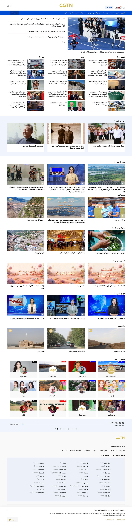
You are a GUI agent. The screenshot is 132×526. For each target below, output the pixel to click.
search (13, 13)
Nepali (62, 476)
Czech (106, 486)
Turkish (39, 483)
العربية (95, 450)
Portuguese (59, 486)
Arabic (105, 466)
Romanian (59, 493)
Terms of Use (110, 519)
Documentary (75, 450)
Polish (61, 483)
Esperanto (103, 493)
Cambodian (105, 479)
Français (103, 450)
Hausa (83, 473)
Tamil (40, 476)
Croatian (104, 483)
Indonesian (79, 486)
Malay (59, 466)
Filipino (105, 496)
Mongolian (59, 470)
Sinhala (39, 466)
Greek (83, 470)
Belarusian (103, 470)
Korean (83, 496)
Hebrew (83, 476)
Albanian (105, 463)
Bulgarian (103, 476)
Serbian (38, 463)
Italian (83, 489)
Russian (60, 496)
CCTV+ (64, 450)
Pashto (62, 489)
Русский (87, 450)
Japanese (82, 493)
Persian (61, 479)
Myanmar (58, 473)
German (82, 466)
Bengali (106, 473)
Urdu (40, 489)
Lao (63, 463)
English (122, 450)
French (83, 463)
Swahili (38, 473)
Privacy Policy (121, 519)
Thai (40, 479)
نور (64, 42)
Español (113, 450)
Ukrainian (37, 486)
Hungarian (82, 483)
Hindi (84, 479)
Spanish (38, 470)
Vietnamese (36, 493)
